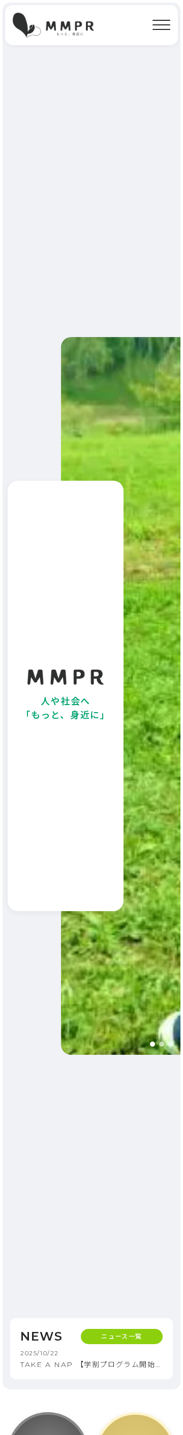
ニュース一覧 (121, 1336)
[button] (152, 1044)
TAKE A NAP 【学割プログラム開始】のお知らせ (91, 1364)
